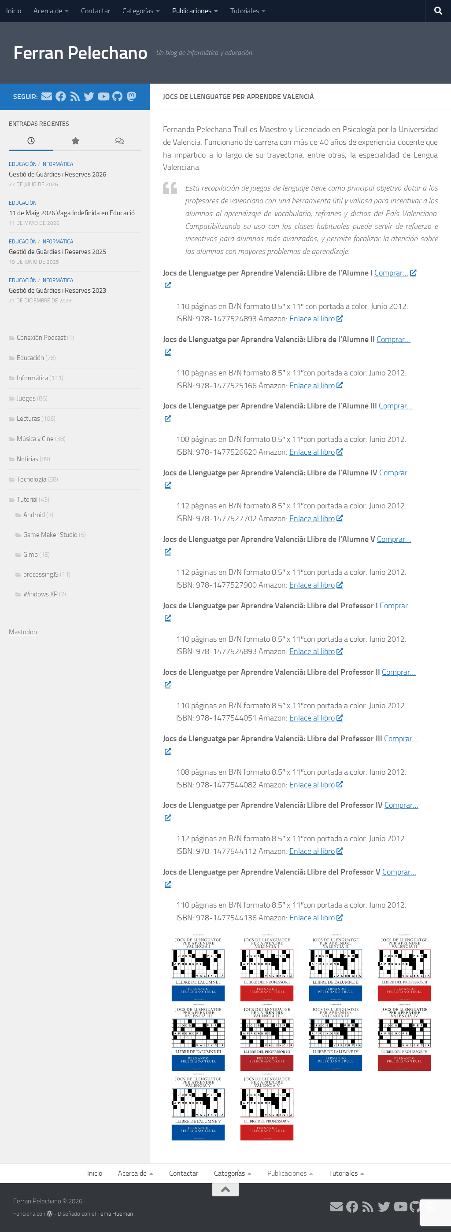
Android (34, 515)
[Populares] (75, 141)
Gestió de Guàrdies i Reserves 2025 (57, 252)
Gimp (30, 555)
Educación (23, 164)
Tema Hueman (115, 1213)
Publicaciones (191, 11)
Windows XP (40, 594)
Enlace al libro (312, 319)
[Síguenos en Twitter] (89, 96)
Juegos (26, 398)
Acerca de (47, 11)
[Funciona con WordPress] (49, 1214)
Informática (57, 164)
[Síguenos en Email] (46, 96)
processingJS (41, 574)
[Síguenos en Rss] (75, 96)
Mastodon (23, 632)
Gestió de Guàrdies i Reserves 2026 (57, 174)
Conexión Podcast (41, 338)
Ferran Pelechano (80, 53)
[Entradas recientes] (31, 141)
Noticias (27, 459)
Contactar (95, 11)
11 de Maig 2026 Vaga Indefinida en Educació (72, 213)
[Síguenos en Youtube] (103, 96)
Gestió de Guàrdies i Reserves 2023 (57, 290)
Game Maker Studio (50, 535)
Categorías (137, 11)
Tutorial (27, 500)
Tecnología (31, 479)
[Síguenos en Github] (117, 96)
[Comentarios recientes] (119, 141)
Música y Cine (35, 439)
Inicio (13, 11)
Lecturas (28, 419)
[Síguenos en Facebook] (60, 96)
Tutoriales (244, 11)
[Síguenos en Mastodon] (131, 96)
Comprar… (391, 273)
